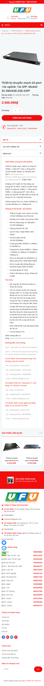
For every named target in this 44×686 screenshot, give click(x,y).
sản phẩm (34, 17)
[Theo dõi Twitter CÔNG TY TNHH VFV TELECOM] (11, 637)
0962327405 (37, 591)
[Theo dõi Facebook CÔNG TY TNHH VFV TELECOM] (3, 637)
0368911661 (20, 2)
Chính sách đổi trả (9, 654)
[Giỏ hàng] (28, 17)
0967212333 (32, 2)
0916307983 (8, 539)
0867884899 (37, 595)
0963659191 (11, 128)
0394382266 (37, 602)
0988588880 (32, 128)
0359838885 (37, 584)
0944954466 (8, 529)
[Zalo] (4, 548)
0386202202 (37, 580)
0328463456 (37, 563)
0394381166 (37, 573)
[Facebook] (4, 542)
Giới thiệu (5, 621)
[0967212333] (4, 554)
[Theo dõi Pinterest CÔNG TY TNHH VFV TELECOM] (16, 637)
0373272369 (37, 598)
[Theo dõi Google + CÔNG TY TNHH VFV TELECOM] (7, 637)
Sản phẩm (5, 624)
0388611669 (37, 577)
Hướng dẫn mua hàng (10, 658)
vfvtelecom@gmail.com (13, 519)
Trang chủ (5, 617)
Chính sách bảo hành (10, 650)
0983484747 (37, 566)
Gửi (38, 669)
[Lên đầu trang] (38, 678)
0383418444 (37, 570)
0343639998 (37, 588)
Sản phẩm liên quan (12, 433)
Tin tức (4, 628)
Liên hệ (4, 631)
